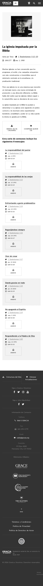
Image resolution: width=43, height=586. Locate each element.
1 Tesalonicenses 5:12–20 (28, 57)
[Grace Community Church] (21, 466)
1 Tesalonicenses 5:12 (15, 153)
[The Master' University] (21, 499)
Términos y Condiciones (21, 522)
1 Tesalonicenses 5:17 (15, 259)
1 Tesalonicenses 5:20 (15, 339)
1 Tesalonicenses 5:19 (15, 312)
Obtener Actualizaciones (31, 378)
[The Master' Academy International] (21, 488)
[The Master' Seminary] (21, 476)
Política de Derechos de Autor (21, 530)
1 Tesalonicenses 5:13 (15, 180)
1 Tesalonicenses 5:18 (15, 286)
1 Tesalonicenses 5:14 (15, 206)
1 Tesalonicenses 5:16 (15, 233)
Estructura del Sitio (14, 377)
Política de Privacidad (21, 526)
